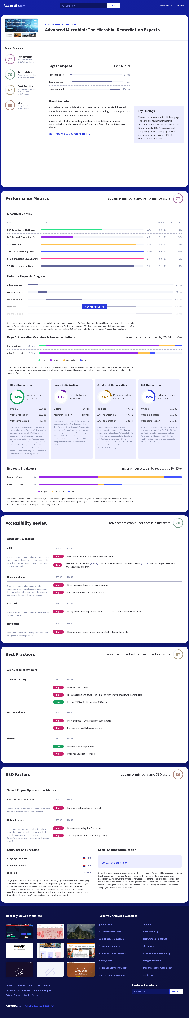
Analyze (113, 5)
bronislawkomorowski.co (112, 953)
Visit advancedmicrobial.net (68, 134)
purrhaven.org (150, 931)
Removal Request (43, 990)
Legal (47, 985)
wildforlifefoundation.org (156, 953)
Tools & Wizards (166, 5)
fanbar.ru (147, 924)
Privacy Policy (13, 994)
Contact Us (35, 985)
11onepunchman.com (110, 946)
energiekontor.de (152, 960)
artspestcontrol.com (110, 931)
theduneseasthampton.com (157, 967)
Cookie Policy (31, 994)
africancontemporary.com (113, 967)
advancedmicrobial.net (61, 24)
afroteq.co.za (150, 946)
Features (21, 985)
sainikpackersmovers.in (111, 938)
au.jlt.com (148, 975)
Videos (9, 985)
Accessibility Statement (18, 990)
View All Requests (94, 306)
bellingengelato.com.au (155, 938)
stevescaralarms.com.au (112, 975)
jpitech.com (105, 924)
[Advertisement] (114, 50)
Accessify (14, 5)
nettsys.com (105, 960)
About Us (181, 5)
